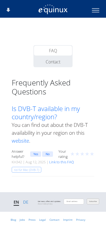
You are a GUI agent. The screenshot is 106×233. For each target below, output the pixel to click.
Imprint (68, 220)
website (20, 140)
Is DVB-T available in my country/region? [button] (46, 113)
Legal (42, 220)
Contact (53, 62)
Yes (35, 154)
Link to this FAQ (61, 162)
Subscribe (93, 201)
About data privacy (45, 204)
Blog (13, 220)
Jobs (22, 220)
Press (32, 220)
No (48, 154)
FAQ (53, 51)
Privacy (80, 220)
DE (25, 202)
